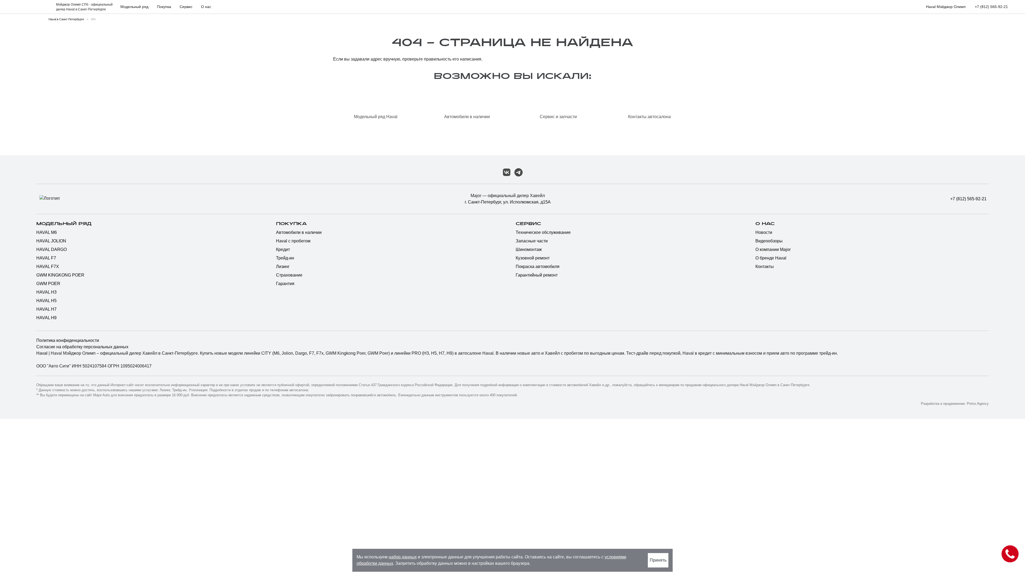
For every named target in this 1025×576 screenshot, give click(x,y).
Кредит (283, 249)
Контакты (764, 266)
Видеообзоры (769, 241)
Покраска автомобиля (537, 266)
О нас (765, 224)
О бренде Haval (770, 258)
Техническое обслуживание (543, 232)
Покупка (291, 224)
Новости (763, 232)
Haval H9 (46, 317)
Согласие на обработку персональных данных (82, 347)
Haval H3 (46, 292)
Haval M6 (46, 232)
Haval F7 (46, 258)
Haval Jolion (51, 241)
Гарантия (285, 283)
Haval (42, 353)
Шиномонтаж (529, 249)
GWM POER (48, 283)
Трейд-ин (285, 258)
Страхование (289, 275)
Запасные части (532, 241)
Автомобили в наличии (299, 232)
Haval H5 (46, 300)
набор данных (403, 557)
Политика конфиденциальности (67, 340)
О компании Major (773, 249)
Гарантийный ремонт (537, 275)
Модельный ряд (64, 224)
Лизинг (283, 266)
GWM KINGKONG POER (60, 275)
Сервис (528, 224)
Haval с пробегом (293, 241)
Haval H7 (46, 309)
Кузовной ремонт (533, 258)
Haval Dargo (51, 249)
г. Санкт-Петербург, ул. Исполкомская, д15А (508, 202)
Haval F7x (47, 266)
